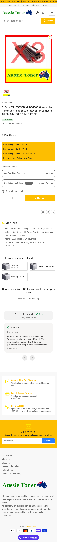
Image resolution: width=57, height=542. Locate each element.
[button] (12, 348)
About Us (6, 459)
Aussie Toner (7, 103)
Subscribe (48, 440)
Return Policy (8, 470)
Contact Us (7, 456)
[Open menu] (52, 13)
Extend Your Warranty (11, 473)
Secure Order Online (10, 466)
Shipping (6, 463)
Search (50, 21)
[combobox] (28, 21)
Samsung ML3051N (46, 266)
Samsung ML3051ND (15, 266)
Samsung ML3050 (18, 277)
